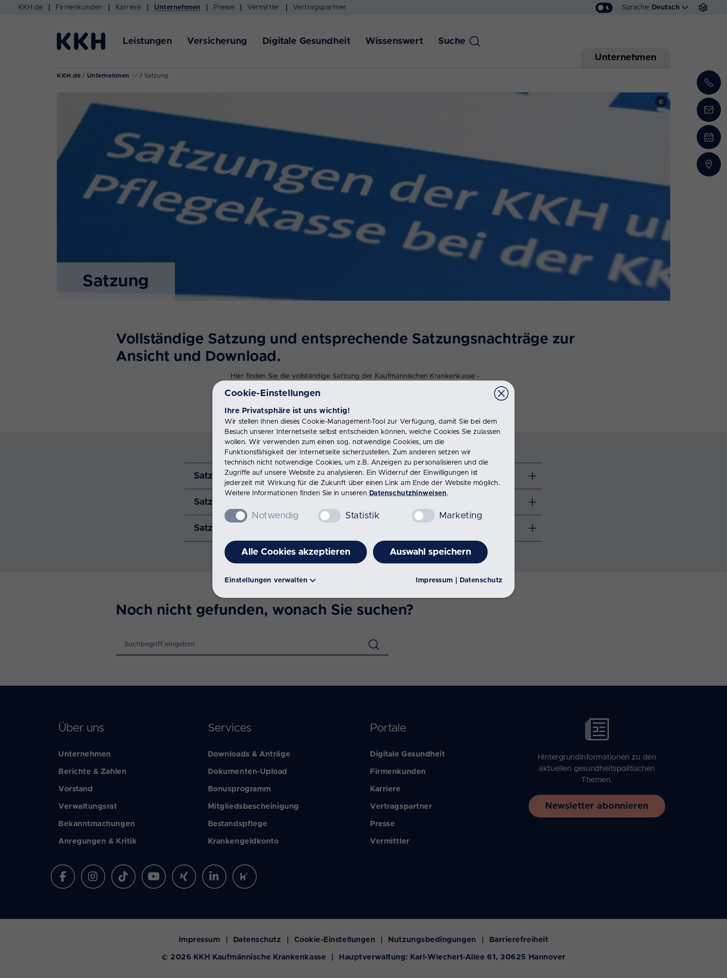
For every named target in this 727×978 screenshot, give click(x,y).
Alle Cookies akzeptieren (295, 552)
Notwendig (275, 515)
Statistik (362, 515)
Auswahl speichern (430, 552)
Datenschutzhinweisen (408, 493)
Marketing (460, 515)
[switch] (329, 516)
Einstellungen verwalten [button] (266, 580)
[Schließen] (501, 393)
